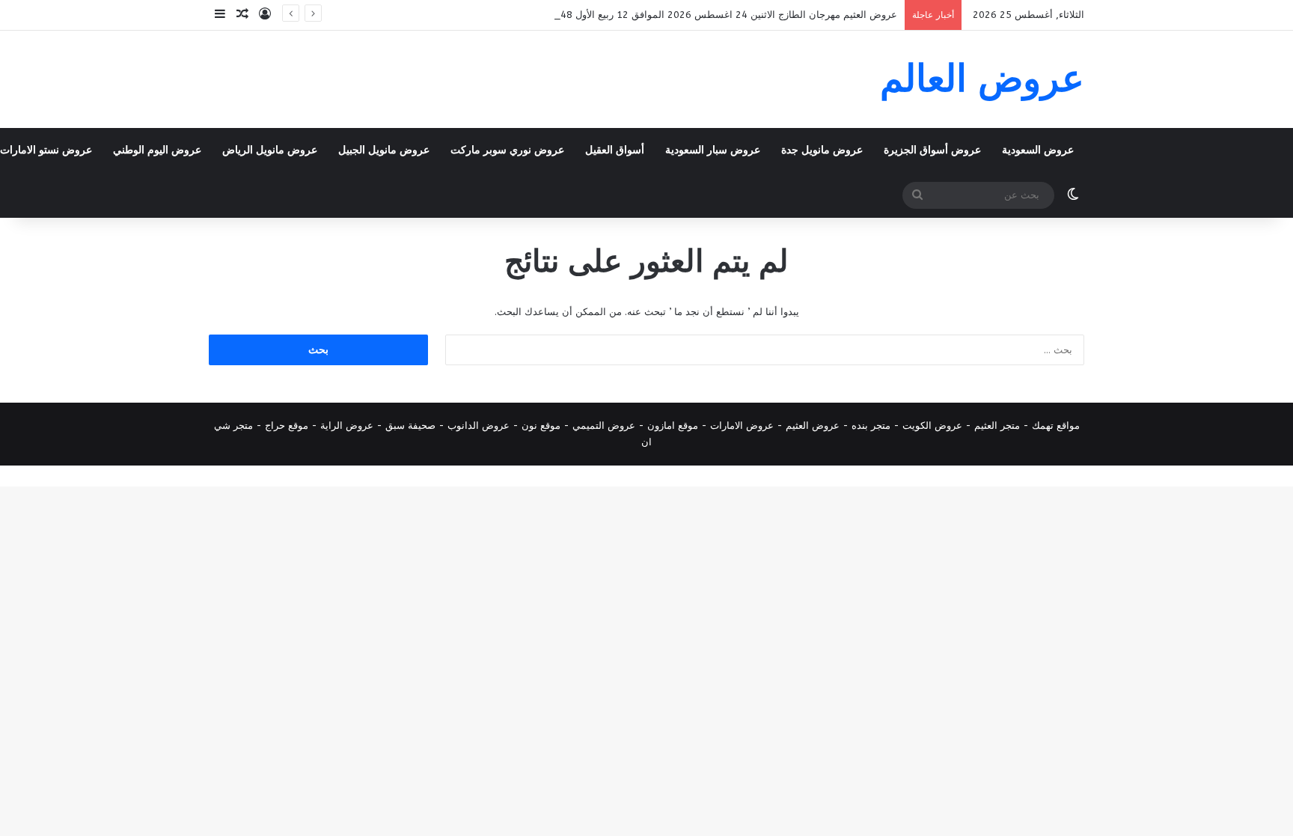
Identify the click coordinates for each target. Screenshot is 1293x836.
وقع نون (538, 425)
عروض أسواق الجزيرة (932, 150)
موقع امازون (672, 425)
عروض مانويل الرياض (269, 150)
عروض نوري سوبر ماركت (507, 150)
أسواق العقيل (614, 150)
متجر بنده (871, 425)
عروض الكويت (932, 425)
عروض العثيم (813, 425)
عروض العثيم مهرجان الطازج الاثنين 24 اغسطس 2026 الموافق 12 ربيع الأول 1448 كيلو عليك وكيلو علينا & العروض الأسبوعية (636, 14)
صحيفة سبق (410, 425)
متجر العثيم (997, 425)
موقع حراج (286, 425)
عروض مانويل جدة (822, 150)
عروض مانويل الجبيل (384, 150)
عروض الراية (346, 425)
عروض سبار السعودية (712, 150)
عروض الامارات (742, 425)
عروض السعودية (1038, 150)
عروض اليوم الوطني (157, 150)
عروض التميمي (603, 425)
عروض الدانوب (478, 425)
